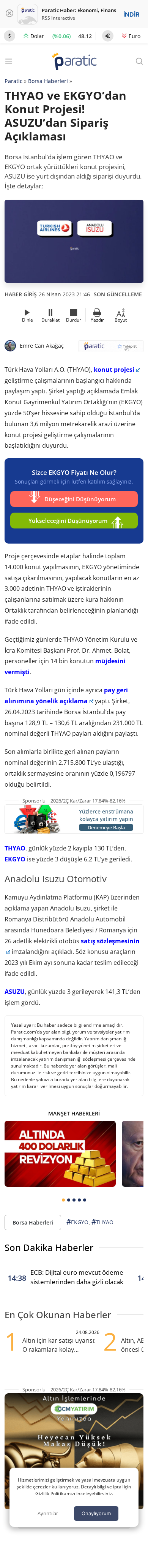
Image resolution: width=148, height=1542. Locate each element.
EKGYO (15, 859)
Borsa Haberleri (48, 81)
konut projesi (114, 369)
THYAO (15, 848)
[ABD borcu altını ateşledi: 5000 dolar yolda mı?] (60, 1154)
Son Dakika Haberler (49, 1247)
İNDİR (131, 14)
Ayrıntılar (48, 1513)
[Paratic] (74, 62)
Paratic (13, 81)
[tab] (63, 1200)
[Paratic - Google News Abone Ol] (111, 348)
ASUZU (15, 991)
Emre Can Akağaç (42, 345)
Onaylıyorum (96, 1513)
